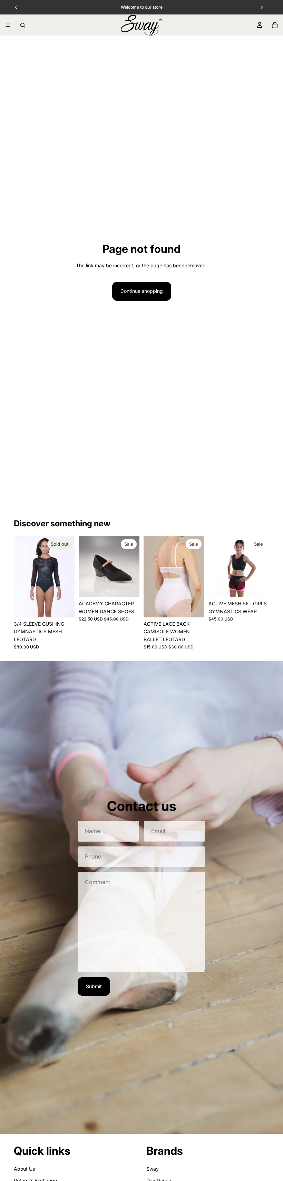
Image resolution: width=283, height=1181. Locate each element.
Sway (152, 1168)
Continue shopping (141, 291)
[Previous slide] (21, 577)
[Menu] (8, 25)
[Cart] (274, 25)
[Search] (22, 25)
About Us (24, 1168)
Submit (94, 986)
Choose (134, 586)
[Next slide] (67, 577)
